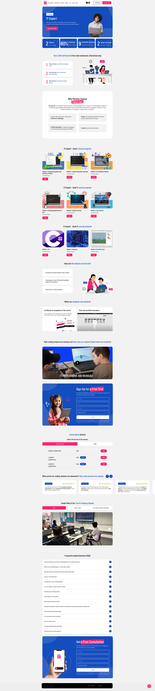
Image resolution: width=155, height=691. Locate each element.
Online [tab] (95, 444)
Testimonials (57, 3)
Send (93, 417)
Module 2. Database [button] (72, 249)
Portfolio (62, 3)
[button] (106, 2)
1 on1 (70, 3)
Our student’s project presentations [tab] (101, 508)
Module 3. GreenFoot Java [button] (98, 249)
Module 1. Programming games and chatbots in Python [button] (51, 172)
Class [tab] (54, 508)
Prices (76, 3)
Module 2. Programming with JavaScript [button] (77, 171)
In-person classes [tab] (60, 444)
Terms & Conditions (91, 420)
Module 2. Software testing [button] (74, 210)
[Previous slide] (45, 529)
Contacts (66, 3)
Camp (73, 3)
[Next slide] (109, 529)
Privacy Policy (100, 420)
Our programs (51, 3)
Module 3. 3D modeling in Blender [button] (100, 171)
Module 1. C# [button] (45, 249)
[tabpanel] (77, 460)
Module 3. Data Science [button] (97, 210)
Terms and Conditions (91, 685)
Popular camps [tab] (77, 508)
